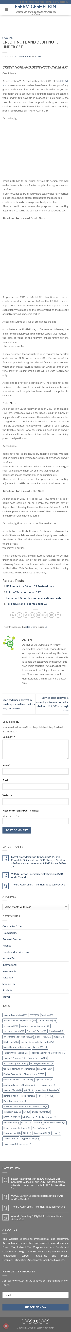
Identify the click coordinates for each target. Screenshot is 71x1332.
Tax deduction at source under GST (27, 603)
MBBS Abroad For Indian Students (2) (39, 1117)
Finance (6, 945)
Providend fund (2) (12, 1133)
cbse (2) (56, 1133)
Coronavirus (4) (48, 1085)
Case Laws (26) (56, 1031)
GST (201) (34, 1015)
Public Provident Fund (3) (14, 1101)
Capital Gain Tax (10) (37, 1058)
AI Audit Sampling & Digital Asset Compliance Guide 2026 (37, 1217)
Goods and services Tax (15, 951)
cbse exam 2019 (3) (12, 1111)
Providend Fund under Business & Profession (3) (25, 1106)
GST (47, 627)
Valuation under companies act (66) (19, 1020)
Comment (8, 736)
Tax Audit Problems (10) (14, 1058)
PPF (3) (50, 1095)
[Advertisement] (35, 151)
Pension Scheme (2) (41, 1128)
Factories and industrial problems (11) (48, 1052)
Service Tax (8, 983)
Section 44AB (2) (10, 1138)
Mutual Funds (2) (11, 1122)
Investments (9, 971)
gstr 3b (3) (28, 1090)
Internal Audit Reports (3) (47, 1090)
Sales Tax (7, 38)
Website (7, 795)
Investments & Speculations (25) (18, 1036)
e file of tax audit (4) (29, 1085)
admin (38, 56)
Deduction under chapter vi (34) (35, 1026)
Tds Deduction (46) (47, 1020)
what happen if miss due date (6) (18, 1079)
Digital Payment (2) (41, 1111)
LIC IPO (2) (26, 1122)
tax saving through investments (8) (19, 1068)
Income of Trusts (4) (12, 1090)
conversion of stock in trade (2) (17, 1144)
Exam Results (10, 932)
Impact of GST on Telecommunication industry (34, 597)
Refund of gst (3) (10, 1095)
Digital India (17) (11, 1042)
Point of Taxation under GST (23, 592)
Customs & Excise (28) (36, 1031)
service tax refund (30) (13, 1031)
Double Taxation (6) (12, 1074)
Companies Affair (12, 926)
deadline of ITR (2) (42, 1133)
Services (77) (47, 1015)
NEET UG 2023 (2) (11, 1117)
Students (7, 990)
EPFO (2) (38, 1122)
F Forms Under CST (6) (34, 1074)
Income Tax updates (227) (15, 1015)
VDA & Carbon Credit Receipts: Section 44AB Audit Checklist (37, 875)
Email (6, 780)
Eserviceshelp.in (35, 6)
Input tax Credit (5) (43, 1079)
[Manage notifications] (6, 1326)
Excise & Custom (11, 939)
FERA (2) (27, 1133)
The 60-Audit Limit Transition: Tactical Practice (38, 884)
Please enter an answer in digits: (20, 810)
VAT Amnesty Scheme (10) (15, 1063)
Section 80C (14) (40, 1047)
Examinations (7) (45, 1068)
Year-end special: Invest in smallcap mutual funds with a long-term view (18, 704)
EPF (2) (26, 1111)
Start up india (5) (10, 1085)
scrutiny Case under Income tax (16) (37, 1042)
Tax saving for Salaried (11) (15, 1052)
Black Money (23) (43, 1036)
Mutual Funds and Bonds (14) (16, 1047)
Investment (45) (10, 1026)
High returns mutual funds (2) (16, 1128)
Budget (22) (58, 1036)
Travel (6, 996)
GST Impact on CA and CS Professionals (30, 586)
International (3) (28, 1095)
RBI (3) (41, 1095)
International (9, 964)
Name (6, 765)
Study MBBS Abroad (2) (55, 1122)
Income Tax (9, 958)
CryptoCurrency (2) (30, 1138)
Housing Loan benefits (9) (41, 1063)
